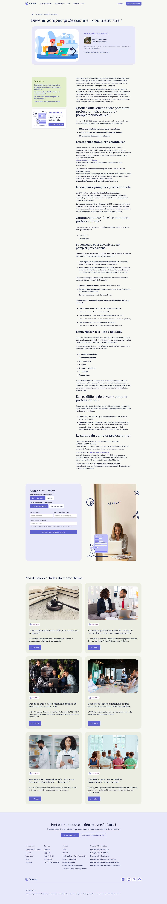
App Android (49, 856)
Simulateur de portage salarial (93, 835)
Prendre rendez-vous (133, 3)
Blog (69, 3)
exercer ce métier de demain (86, 160)
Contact (47, 850)
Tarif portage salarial (51, 862)
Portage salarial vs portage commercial (104, 862)
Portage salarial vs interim (99, 856)
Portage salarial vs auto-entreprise (103, 859)
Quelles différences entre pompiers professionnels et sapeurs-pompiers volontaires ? (47, 87)
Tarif (82, 3)
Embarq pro (48, 859)
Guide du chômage (69, 859)
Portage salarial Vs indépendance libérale (105, 865)
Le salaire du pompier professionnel (47, 101)
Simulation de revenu (33, 850)
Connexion (120, 3)
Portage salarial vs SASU (99, 850)
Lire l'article (35, 648)
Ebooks (28, 853)
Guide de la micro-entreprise (72, 865)
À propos (29, 862)
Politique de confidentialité (59, 894)
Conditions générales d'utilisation (37, 894)
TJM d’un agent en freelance (99, 452)
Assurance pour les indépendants (74, 869)
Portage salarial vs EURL (99, 853)
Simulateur (76, 3)
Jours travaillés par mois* (61, 512)
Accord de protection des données (108, 894)
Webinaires (30, 856)
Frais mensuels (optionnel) (38, 520)
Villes (64, 850)
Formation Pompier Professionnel (46, 14)
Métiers (65, 853)
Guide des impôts (68, 862)
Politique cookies (89, 894)
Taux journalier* (35, 512)
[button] (46, 3)
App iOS (47, 853)
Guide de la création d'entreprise (74, 856)
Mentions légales (76, 894)
